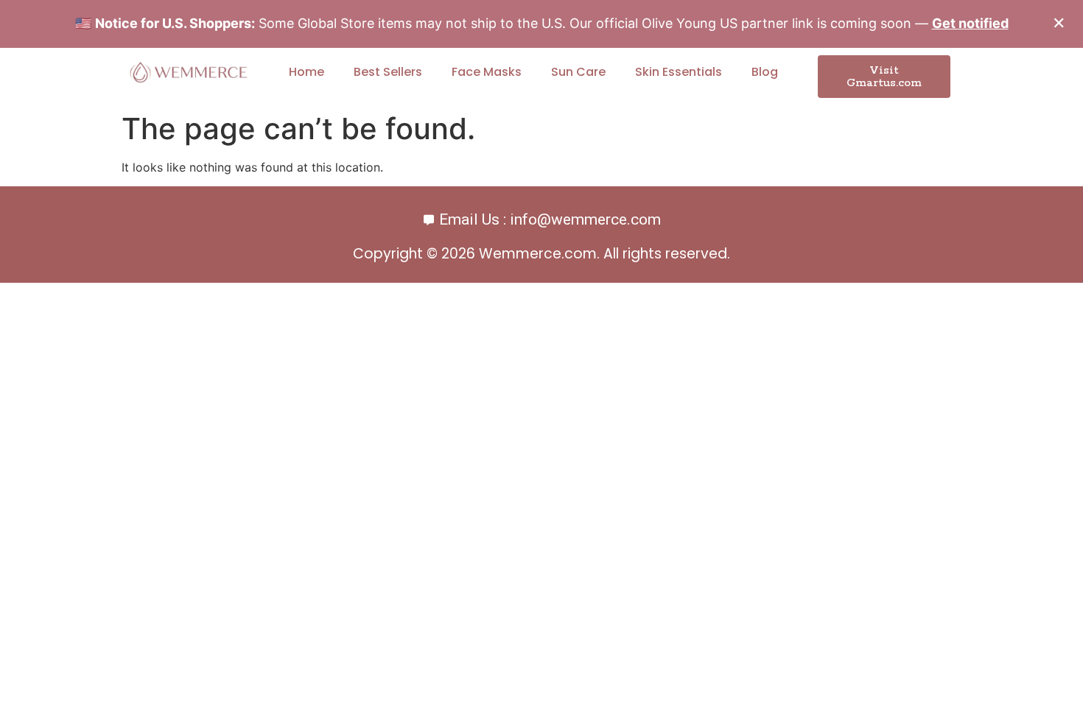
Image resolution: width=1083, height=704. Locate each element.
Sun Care (578, 71)
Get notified (970, 23)
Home (306, 71)
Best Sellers (388, 71)
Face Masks (487, 71)
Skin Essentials (678, 71)
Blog (764, 71)
